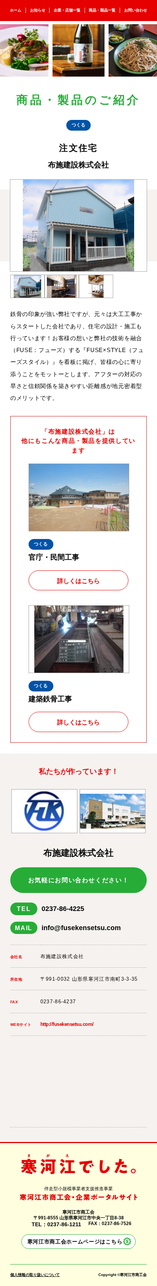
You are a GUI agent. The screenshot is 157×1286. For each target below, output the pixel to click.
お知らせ (37, 10)
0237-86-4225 (50, 908)
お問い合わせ (135, 10)
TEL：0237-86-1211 (56, 1224)
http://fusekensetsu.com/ (67, 1024)
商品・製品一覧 (102, 10)
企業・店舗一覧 (67, 10)
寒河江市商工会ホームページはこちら (75, 1242)
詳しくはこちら (78, 580)
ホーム (15, 10)
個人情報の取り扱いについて (35, 1275)
